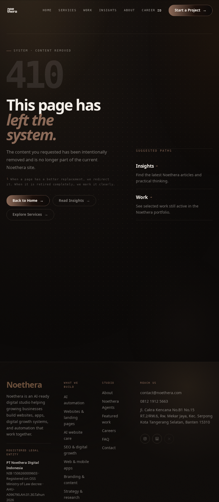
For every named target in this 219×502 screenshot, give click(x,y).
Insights (108, 10)
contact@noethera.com (161, 392)
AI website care (73, 435)
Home (47, 10)
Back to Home (28, 200)
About (129, 10)
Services (67, 10)
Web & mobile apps (76, 464)
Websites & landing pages (74, 417)
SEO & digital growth (75, 450)
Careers (109, 430)
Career (148, 10)
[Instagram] (145, 439)
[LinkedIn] (157, 439)
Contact (109, 447)
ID (159, 10)
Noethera (24, 385)
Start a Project (190, 10)
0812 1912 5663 (154, 401)
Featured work (110, 419)
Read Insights (74, 200)
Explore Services (30, 214)
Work (87, 10)
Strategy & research (73, 494)
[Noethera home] (24, 10)
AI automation (74, 399)
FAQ (105, 439)
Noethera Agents (110, 404)
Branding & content (74, 479)
